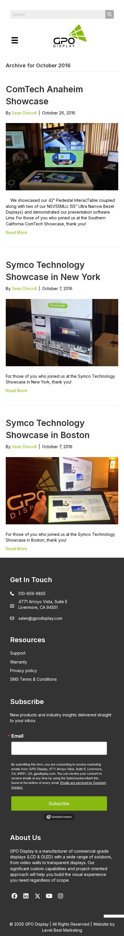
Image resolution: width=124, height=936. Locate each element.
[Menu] (14, 40)
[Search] (109, 14)
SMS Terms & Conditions (33, 679)
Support (17, 653)
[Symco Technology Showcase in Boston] (62, 490)
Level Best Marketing (62, 930)
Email (17, 736)
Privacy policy (23, 670)
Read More (16, 232)
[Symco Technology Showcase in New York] (62, 331)
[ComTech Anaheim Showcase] (62, 156)
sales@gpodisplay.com (40, 618)
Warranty (18, 661)
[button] (14, 896)
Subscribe (59, 803)
